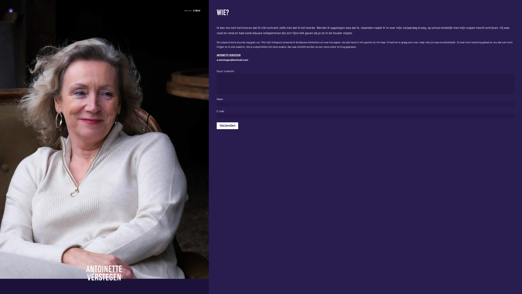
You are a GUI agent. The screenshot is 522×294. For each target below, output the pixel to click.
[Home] (104, 273)
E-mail (220, 111)
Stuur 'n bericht (225, 71)
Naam (220, 99)
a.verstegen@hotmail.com (232, 59)
